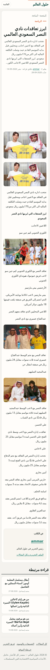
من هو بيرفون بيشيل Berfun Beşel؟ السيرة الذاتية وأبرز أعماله (17, 622)
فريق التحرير (9, 643)
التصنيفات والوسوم (25, 643)
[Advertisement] (25, 103)
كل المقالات (41, 643)
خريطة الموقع (25, 649)
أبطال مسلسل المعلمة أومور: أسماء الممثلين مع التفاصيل (17, 583)
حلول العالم (41, 4)
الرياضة (35, 15)
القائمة (6, 4)
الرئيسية (43, 15)
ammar (36, 69)
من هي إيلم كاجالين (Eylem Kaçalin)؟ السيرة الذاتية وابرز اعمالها (16, 603)
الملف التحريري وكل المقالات (30, 554)
